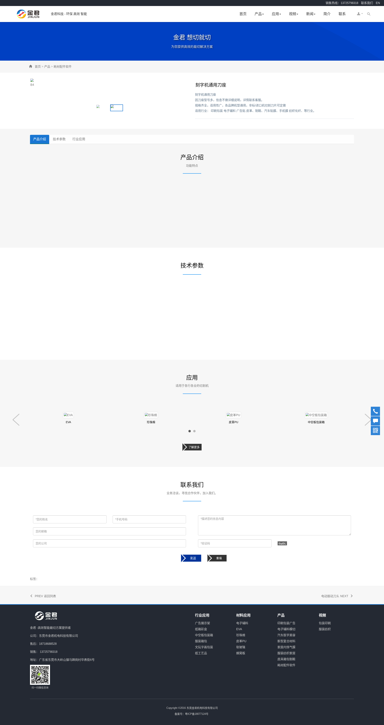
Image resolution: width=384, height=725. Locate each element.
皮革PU (241, 641)
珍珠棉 (240, 635)
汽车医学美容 (286, 635)
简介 (327, 14)
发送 (193, 558)
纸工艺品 (201, 653)
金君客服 (359, 14)
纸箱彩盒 (201, 629)
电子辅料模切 (286, 629)
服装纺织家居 (286, 653)
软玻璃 (240, 647)
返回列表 (50, 596)
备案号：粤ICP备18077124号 (191, 713)
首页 (243, 14)
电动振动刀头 (330, 596)
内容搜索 (369, 14)
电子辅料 (242, 623)
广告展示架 (202, 623)
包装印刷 (325, 623)
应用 (275, 14)
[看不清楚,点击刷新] (282, 543)
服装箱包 (201, 641)
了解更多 (194, 447)
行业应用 (78, 139)
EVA (239, 629)
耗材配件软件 (63, 66)
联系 (342, 14)
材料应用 (243, 615)
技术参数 (59, 139)
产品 (258, 14)
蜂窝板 (240, 653)
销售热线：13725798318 (342, 3)
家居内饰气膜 (286, 647)
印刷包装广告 (286, 623)
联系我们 (367, 3)
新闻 (309, 14)
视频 (292, 14)
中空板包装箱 (204, 635)
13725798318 (48, 651)
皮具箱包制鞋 (286, 659)
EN (378, 3)
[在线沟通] (375, 420)
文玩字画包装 (204, 647)
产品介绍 (39, 139)
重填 (219, 558)
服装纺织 (325, 629)
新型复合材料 (286, 641)
